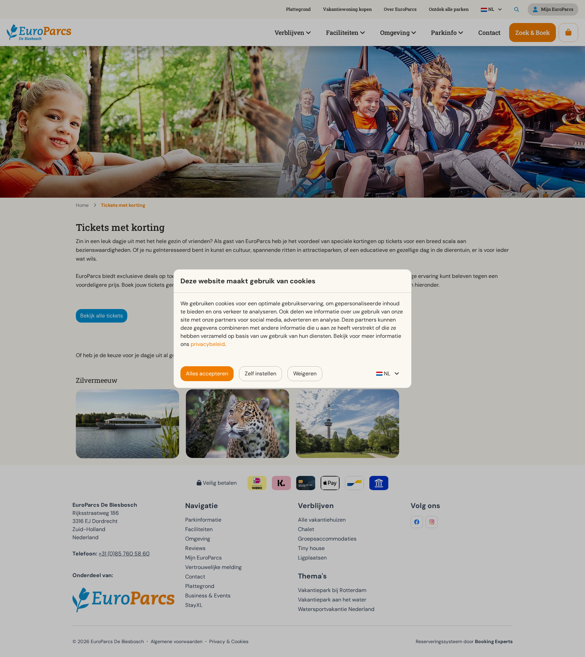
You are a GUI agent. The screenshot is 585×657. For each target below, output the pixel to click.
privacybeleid (208, 344)
